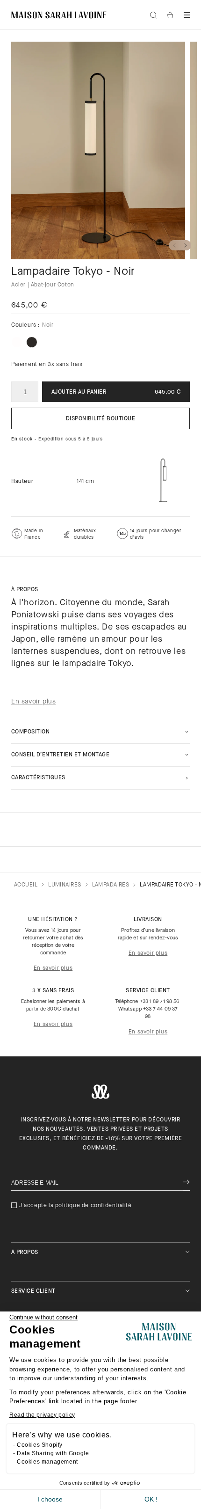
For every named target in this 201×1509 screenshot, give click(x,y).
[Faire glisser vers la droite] (185, 245)
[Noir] (31, 342)
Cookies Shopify (40, 1445)
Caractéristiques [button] (38, 778)
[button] (187, 15)
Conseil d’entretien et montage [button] (60, 755)
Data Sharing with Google (53, 1453)
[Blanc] (16, 342)
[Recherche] (153, 15)
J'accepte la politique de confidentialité (75, 1206)
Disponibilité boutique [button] (101, 419)
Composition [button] (30, 732)
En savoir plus (53, 968)
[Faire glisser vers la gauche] (174, 245)
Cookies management (47, 1461)
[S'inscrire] (186, 1183)
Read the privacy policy (42, 1415)
